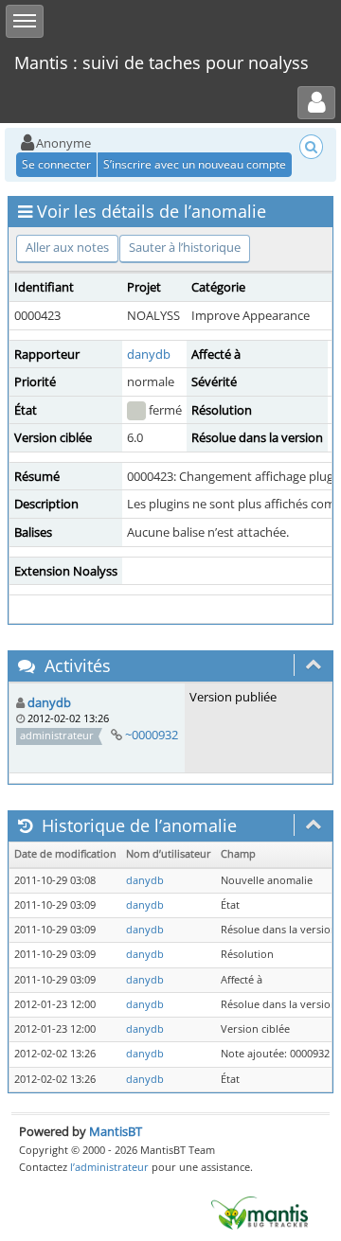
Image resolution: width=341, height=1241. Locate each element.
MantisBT (115, 1131)
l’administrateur (109, 1167)
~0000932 (151, 734)
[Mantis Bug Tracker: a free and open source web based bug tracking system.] (259, 1211)
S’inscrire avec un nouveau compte (194, 164)
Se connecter (56, 164)
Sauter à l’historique (185, 247)
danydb (148, 354)
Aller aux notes (67, 247)
